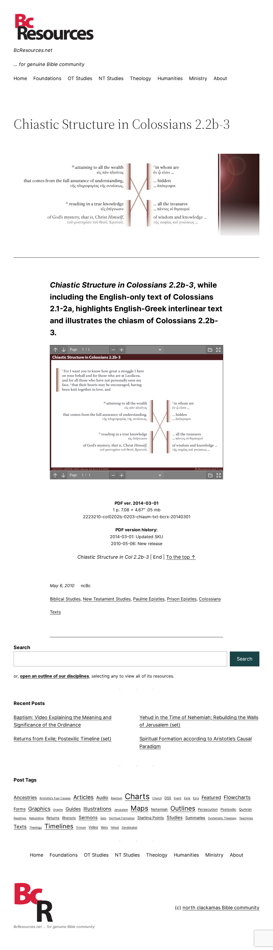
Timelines (59, 826)
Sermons (88, 817)
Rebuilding (36, 818)
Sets (103, 818)
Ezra (196, 798)
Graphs (58, 809)
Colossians (210, 598)
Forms (20, 809)
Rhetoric (69, 818)
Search (22, 647)
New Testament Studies (107, 598)
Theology (35, 827)
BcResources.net (33, 50)
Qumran (245, 809)
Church (157, 798)
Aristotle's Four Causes (55, 798)
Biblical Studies (65, 598)
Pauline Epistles (148, 598)
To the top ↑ (181, 557)
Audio (102, 797)
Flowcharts (237, 797)
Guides (73, 809)
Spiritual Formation (122, 818)
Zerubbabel (129, 827)
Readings (20, 818)
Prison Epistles (181, 598)
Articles (83, 797)
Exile (187, 798)
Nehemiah (159, 809)
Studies (175, 817)
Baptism (116, 798)
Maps (139, 808)
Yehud (115, 827)
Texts (55, 612)
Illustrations (97, 809)
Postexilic (228, 809)
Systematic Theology (222, 818)
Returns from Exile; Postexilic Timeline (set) (62, 738)
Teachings (246, 818)
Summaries (195, 817)
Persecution (208, 809)
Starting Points (150, 817)
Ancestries (25, 797)
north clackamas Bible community (221, 907)
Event (177, 798)
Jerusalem (121, 809)
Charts (137, 796)
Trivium (81, 827)
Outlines (182, 808)
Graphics (39, 809)
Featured (211, 797)
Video (93, 827)
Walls (104, 827)
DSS (167, 798)
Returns (52, 818)
